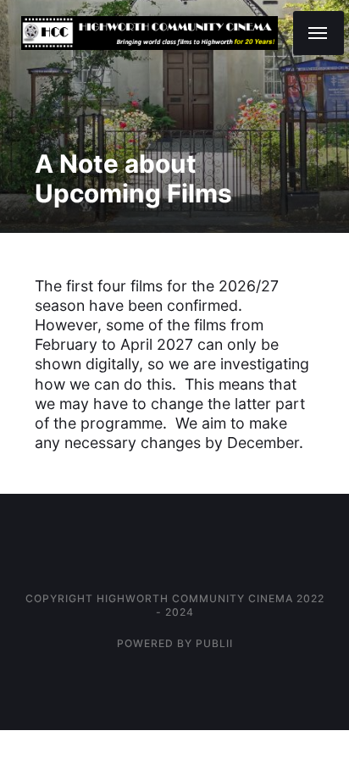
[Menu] (318, 33)
